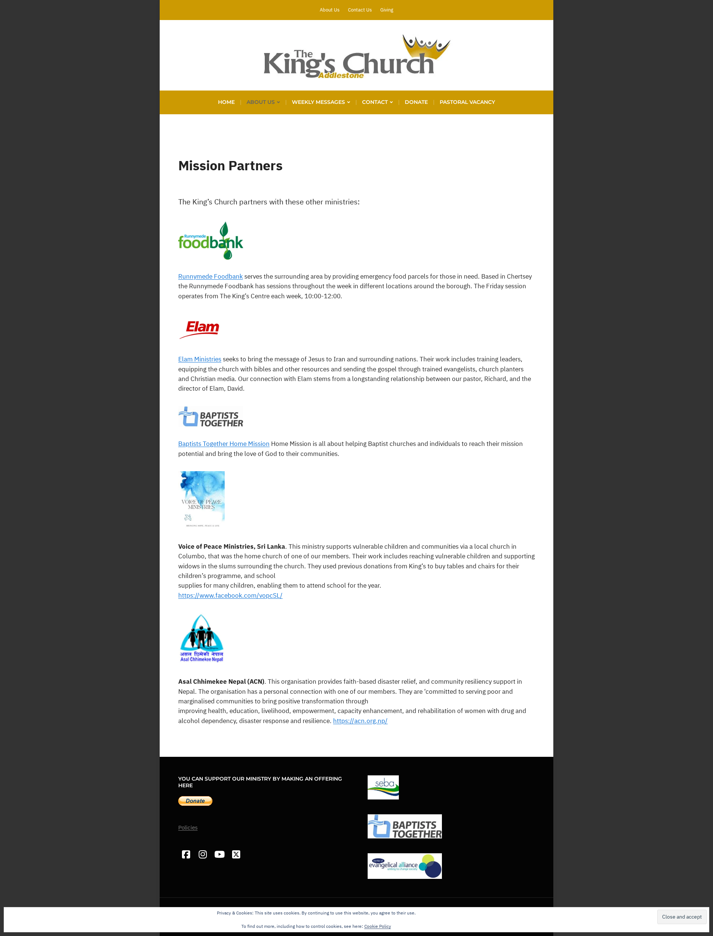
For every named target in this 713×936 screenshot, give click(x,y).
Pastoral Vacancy (467, 102)
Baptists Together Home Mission (224, 444)
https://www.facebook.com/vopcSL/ (230, 595)
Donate (416, 102)
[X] (236, 854)
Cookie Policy (377, 926)
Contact (375, 102)
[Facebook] (186, 854)
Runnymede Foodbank (210, 276)
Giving (386, 10)
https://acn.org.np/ (360, 721)
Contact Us (360, 10)
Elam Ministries (199, 359)
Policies (188, 827)
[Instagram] (202, 854)
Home (226, 102)
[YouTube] (219, 854)
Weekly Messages (318, 102)
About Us (329, 10)
